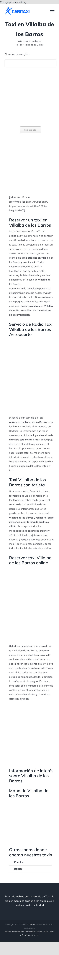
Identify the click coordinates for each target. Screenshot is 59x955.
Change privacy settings (14, 2)
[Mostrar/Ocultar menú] (52, 11)
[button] (30, 862)
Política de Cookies (33, 931)
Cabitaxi (31, 924)
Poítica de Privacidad (14, 931)
